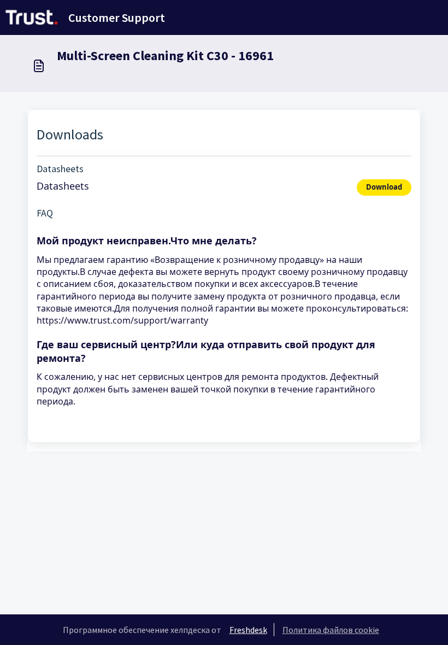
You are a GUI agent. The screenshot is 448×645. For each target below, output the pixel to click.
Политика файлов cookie (330, 629)
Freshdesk (248, 629)
